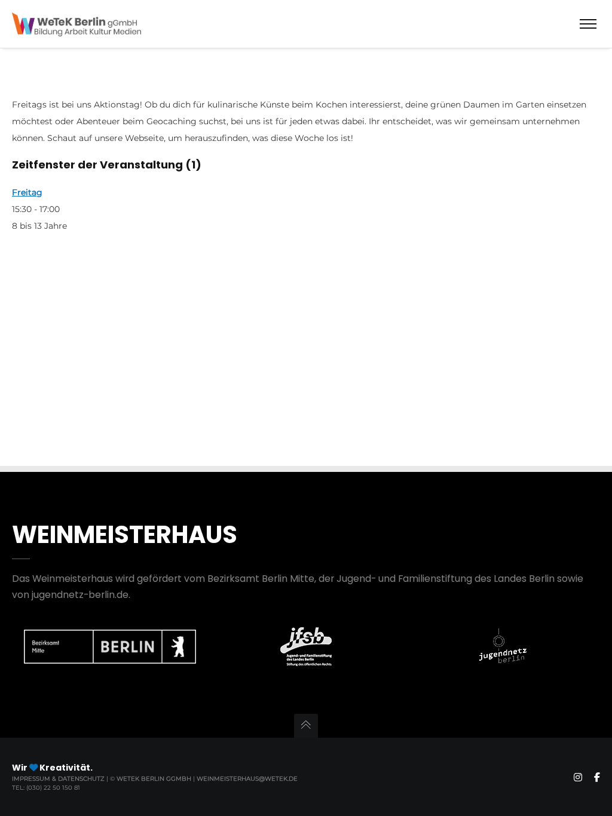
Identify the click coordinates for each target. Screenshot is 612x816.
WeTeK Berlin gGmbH (154, 779)
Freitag (27, 192)
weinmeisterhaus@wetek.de (247, 779)
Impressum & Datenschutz (59, 779)
